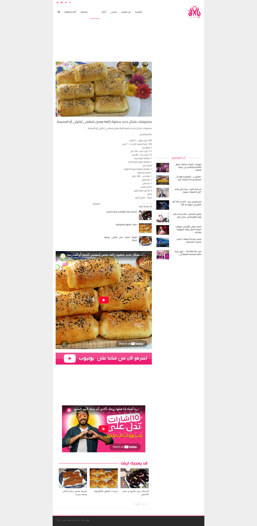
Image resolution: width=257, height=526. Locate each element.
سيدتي (114, 12)
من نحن (199, 2)
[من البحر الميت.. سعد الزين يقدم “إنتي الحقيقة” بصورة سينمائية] (162, 192)
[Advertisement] (179, 106)
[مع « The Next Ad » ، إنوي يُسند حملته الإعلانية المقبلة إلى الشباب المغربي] (162, 255)
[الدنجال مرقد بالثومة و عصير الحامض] (145, 215)
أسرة (104, 12)
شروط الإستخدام (173, 2)
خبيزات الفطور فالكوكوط (126, 224)
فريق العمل (191, 2)
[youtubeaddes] (104, 358)
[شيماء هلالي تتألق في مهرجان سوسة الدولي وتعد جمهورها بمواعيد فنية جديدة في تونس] (162, 230)
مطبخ (94, 12)
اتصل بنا (182, 2)
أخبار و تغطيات (70, 12)
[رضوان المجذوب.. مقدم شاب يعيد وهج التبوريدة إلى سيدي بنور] (162, 217)
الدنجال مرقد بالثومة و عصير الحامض (121, 212)
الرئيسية (138, 12)
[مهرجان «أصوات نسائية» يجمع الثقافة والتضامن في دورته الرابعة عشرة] (162, 167)
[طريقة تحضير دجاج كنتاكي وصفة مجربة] (145, 241)
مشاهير (84, 12)
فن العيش (126, 12)
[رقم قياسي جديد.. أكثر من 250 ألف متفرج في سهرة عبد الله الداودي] (162, 205)
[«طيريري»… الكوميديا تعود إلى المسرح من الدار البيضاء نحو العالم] (162, 180)
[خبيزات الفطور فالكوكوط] (145, 228)
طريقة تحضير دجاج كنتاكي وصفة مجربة (120, 238)
